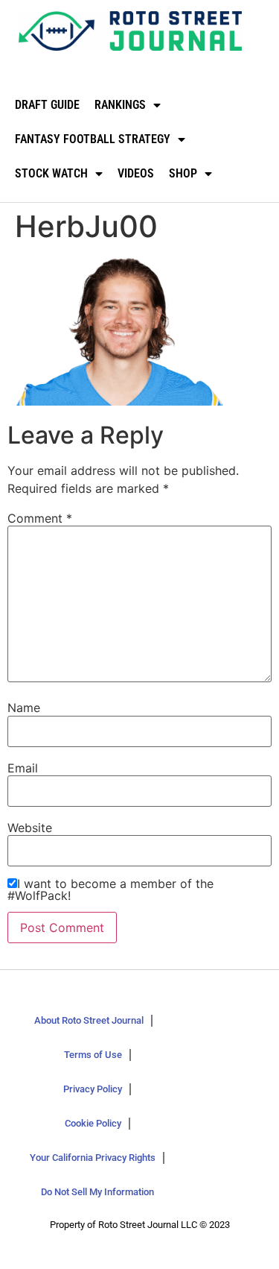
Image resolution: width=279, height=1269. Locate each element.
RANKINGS (120, 105)
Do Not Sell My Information (97, 1191)
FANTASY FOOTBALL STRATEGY (92, 139)
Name (23, 708)
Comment (39, 518)
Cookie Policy (93, 1123)
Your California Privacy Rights (92, 1157)
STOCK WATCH (51, 173)
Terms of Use (93, 1054)
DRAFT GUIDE (47, 105)
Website (29, 828)
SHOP (183, 173)
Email (22, 768)
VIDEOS (136, 173)
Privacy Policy (92, 1089)
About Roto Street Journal (89, 1020)
